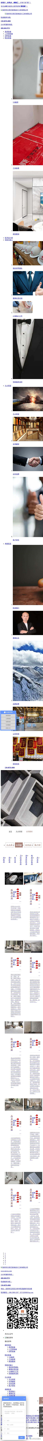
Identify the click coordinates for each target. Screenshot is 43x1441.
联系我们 (12, 1391)
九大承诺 (19, 831)
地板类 (4, 860)
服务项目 (8, 1345)
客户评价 (37, 847)
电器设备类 (32, 860)
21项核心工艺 (13, 1371)
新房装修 (12, 1347)
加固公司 (26, 1420)
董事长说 (12, 1393)
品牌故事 (12, 1396)
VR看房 (11, 1357)
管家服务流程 (13, 1373)
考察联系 (8, 1389)
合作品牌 (28, 847)
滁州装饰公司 (29, 1416)
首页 (10, 831)
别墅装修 (12, 1351)
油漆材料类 (26, 860)
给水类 (15, 860)
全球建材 (29, 831)
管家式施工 (9, 1365)
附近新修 (8, 1355)
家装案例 (12, 1361)
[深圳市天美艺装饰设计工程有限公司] (14, 10)
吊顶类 (37, 860)
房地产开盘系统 (30, 1418)
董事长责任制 (13, 1369)
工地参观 (12, 1359)
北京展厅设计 (32, 1422)
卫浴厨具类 (21, 860)
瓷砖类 (9, 860)
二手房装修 (13, 1349)
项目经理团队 (13, 1367)
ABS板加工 (34, 1420)
